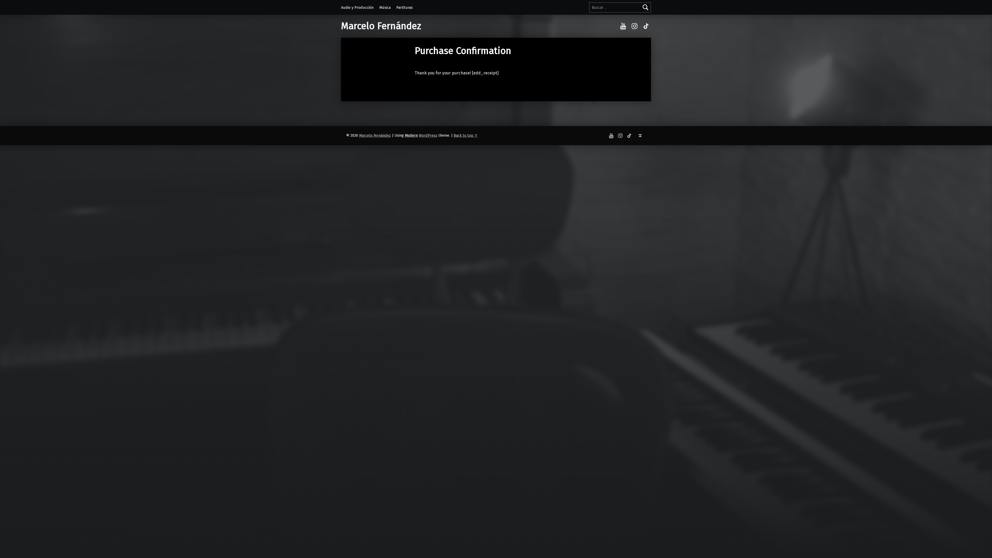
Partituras (404, 7)
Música (385, 7)
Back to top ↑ (466, 135)
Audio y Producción (357, 7)
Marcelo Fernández (381, 26)
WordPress (428, 135)
